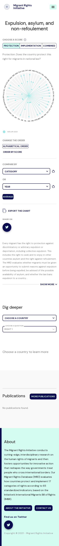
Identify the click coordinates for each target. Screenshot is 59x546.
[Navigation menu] (53, 7)
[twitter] (7, 227)
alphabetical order (15, 146)
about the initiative (18, 508)
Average (8, 196)
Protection (11, 45)
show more (48, 284)
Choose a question (14, 326)
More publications (43, 396)
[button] (26, 171)
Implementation (31, 45)
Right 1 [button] (8, 329)
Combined (49, 45)
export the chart (19, 210)
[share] (8, 524)
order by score (12, 152)
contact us (43, 508)
